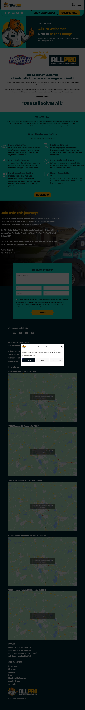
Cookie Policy (29, 363)
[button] (62, 347)
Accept (29, 360)
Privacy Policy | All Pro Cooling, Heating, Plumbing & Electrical (45, 363)
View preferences (56, 360)
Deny (42, 360)
